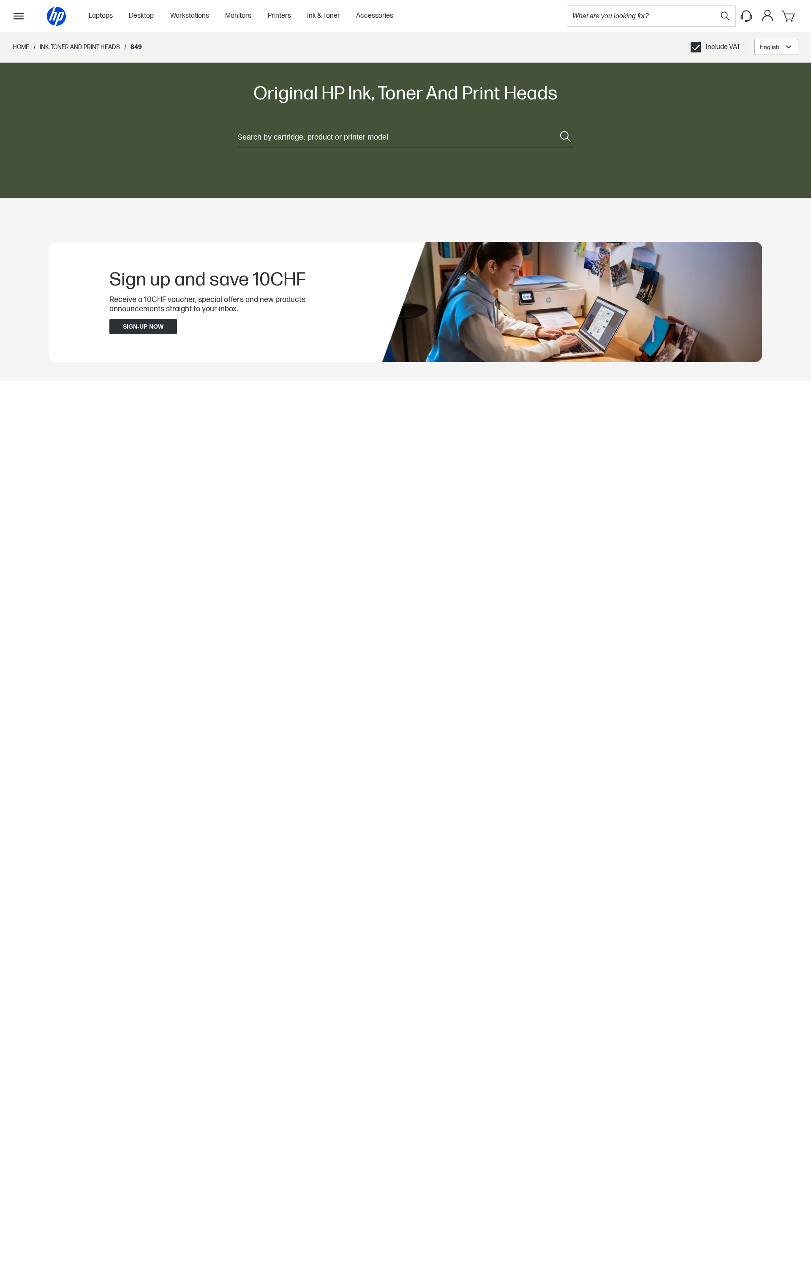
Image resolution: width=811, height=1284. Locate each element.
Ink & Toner (323, 16)
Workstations (189, 16)
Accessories (374, 16)
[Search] (725, 16)
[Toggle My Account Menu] (767, 15)
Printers (279, 16)
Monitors (238, 16)
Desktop (141, 16)
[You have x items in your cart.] (788, 16)
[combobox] (776, 47)
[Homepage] (56, 16)
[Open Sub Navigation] (18, 16)
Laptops (101, 16)
